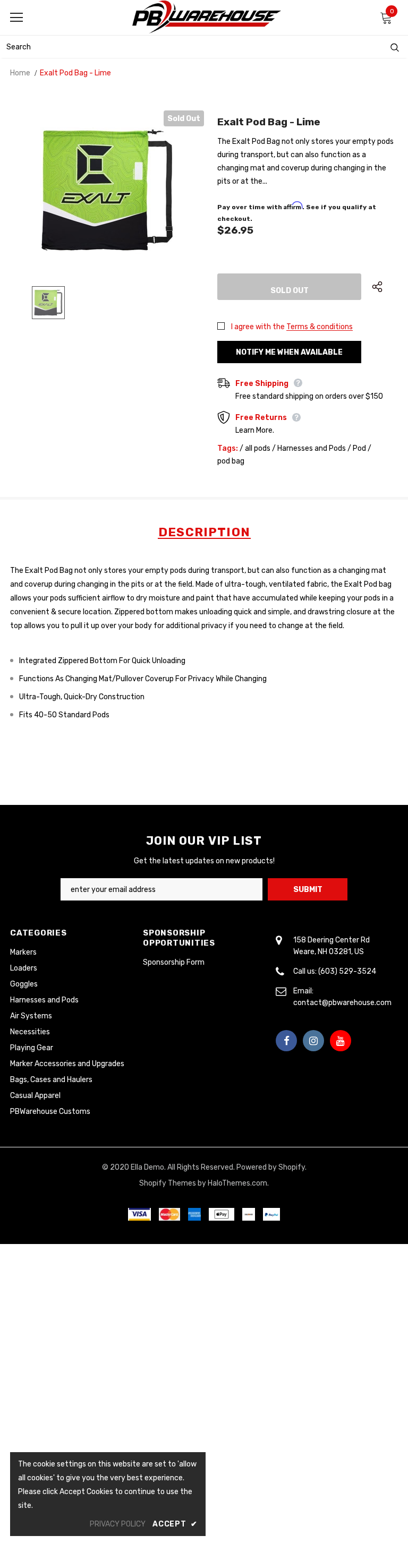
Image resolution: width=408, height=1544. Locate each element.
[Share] (385, 286)
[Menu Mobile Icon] (16, 17)
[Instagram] (313, 1040)
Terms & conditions (319, 326)
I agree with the (258, 326)
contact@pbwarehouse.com (342, 1002)
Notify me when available (289, 352)
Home (20, 73)
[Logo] (206, 17)
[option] (107, 190)
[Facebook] (286, 1040)
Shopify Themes (167, 1183)
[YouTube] (340, 1040)
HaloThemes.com (237, 1183)
